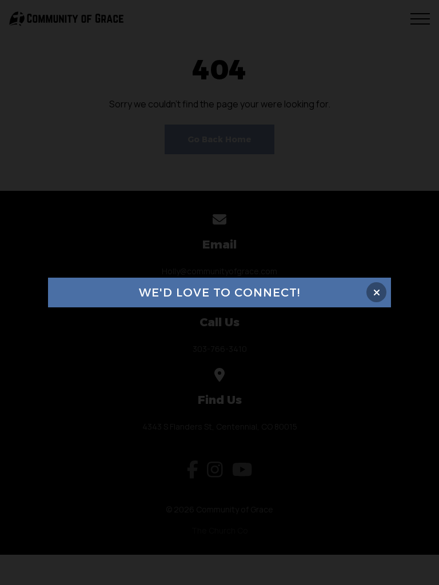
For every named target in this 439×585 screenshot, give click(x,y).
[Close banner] (376, 292)
